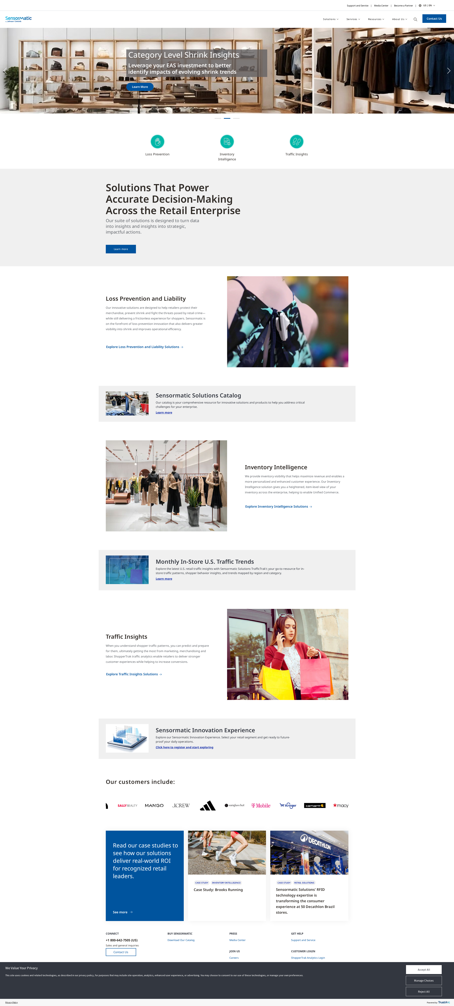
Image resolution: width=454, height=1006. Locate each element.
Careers (234, 957)
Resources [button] (375, 19)
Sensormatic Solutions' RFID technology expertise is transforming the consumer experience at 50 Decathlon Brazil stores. (305, 901)
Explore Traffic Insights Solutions (132, 674)
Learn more (121, 249)
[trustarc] (444, 1002)
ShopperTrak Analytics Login (308, 957)
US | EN (427, 5)
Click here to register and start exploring (184, 747)
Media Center (381, 5)
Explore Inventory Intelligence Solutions (276, 506)
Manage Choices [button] (424, 980)
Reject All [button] (424, 991)
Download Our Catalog (181, 940)
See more (120, 912)
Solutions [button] (329, 19)
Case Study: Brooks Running (218, 889)
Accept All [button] (424, 969)
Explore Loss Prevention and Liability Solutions (142, 347)
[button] (7, 70)
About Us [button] (398, 19)
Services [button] (352, 19)
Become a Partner (403, 5)
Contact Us (434, 19)
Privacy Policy (11, 1002)
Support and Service (357, 5)
